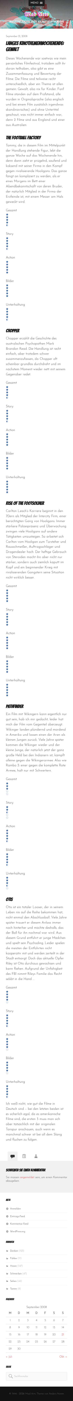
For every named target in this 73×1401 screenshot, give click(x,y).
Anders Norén (56, 1393)
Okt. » (63, 1356)
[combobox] (36, 1376)
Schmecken (16, 1273)
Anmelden (15, 1208)
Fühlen (13, 1258)
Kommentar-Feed (19, 1224)
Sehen (13, 1281)
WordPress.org (17, 1231)
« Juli (9, 1356)
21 (63, 1334)
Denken (14, 1251)
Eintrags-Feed (17, 1216)
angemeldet (27, 1177)
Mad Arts (37, 14)
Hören (13, 1266)
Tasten (13, 1289)
